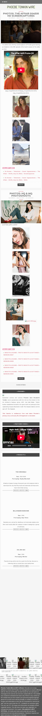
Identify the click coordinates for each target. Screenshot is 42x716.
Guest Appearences (28, 171)
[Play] (5, 445)
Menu (5, 2)
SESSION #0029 (8, 367)
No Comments (29, 18)
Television (16, 171)
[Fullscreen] (37, 445)
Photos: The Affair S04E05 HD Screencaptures (21, 14)
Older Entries (21, 385)
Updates (16, 490)
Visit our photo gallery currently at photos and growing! (20, 671)
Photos (21, 184)
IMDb (27, 490)
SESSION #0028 (8, 361)
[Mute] (33, 445)
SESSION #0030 (8, 374)
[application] (21, 437)
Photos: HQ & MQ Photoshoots (21, 194)
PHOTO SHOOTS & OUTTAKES (28, 352)
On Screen (8, 171)
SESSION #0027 (8, 355)
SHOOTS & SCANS (11, 352)
